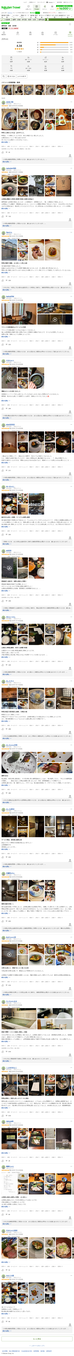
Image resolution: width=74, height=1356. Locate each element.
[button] (7, 90)
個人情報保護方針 (14, 1351)
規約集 (43, 1351)
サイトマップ (40, 2)
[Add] (70, 24)
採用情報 (36, 1351)
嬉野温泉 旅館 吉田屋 (9, 26)
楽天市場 (59, 2)
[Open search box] (4, 76)
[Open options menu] (71, 102)
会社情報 (5, 1351)
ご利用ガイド (32, 2)
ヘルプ (25, 2)
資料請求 (49, 1351)
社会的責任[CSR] (27, 1351)
